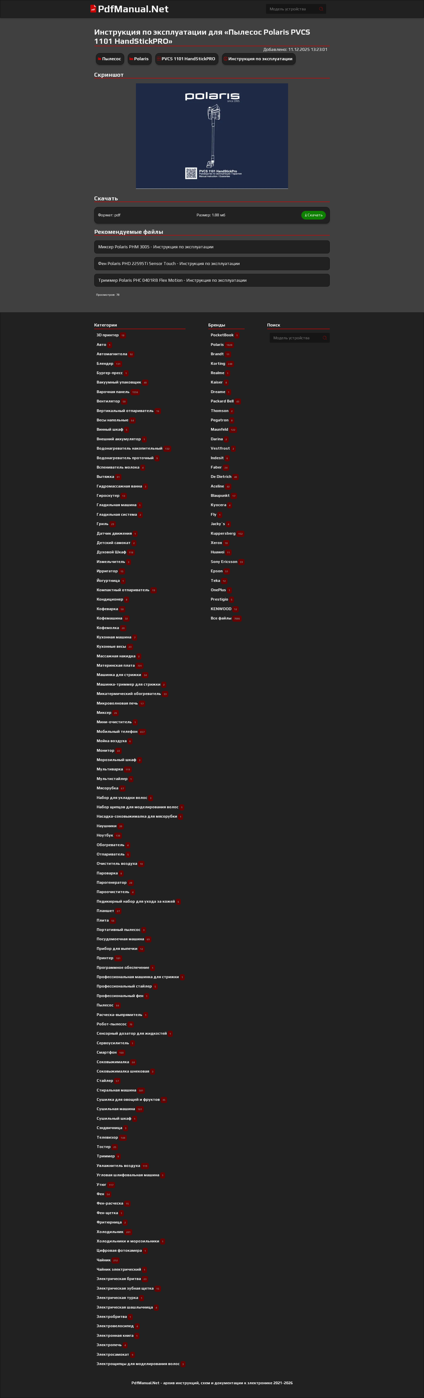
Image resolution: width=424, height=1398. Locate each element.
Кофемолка (111, 627)
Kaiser (219, 382)
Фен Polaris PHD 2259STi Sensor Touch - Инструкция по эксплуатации (169, 263)
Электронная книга (117, 1335)
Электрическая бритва (121, 1278)
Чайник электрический (121, 1269)
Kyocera (220, 504)
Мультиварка (113, 769)
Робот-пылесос (114, 1024)
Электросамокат (115, 1354)
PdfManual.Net (133, 9)
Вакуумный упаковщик (122, 382)
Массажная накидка (118, 656)
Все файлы (225, 618)
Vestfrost (222, 448)
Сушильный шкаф (116, 1118)
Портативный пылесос (121, 929)
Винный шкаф (112, 429)
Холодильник (114, 1231)
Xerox (219, 542)
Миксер (107, 712)
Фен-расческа (113, 1203)
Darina (219, 439)
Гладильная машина (119, 504)
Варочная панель (117, 391)
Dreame (220, 391)
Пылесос (111, 58)
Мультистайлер (114, 778)
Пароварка (109, 873)
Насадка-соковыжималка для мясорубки (139, 816)
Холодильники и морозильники (130, 1241)
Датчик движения (116, 533)
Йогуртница (110, 580)
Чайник (107, 1260)
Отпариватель (113, 854)
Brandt (220, 354)
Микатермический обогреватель (132, 693)
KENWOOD (224, 608)
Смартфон (110, 1052)
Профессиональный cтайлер (126, 986)
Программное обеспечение (125, 967)
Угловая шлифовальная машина (130, 1175)
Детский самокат (116, 542)
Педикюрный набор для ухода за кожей (138, 901)
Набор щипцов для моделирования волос (140, 807)
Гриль (105, 523)
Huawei (220, 552)
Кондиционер (112, 599)
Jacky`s (220, 523)
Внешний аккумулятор (121, 439)
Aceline (220, 486)
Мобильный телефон (121, 731)
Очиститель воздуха (120, 863)
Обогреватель (113, 844)
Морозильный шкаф (118, 759)
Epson (219, 571)
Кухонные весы (114, 646)
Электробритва (114, 1316)
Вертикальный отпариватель (128, 410)
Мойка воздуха (114, 740)
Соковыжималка (116, 1062)
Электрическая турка (119, 1297)
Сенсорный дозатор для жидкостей (134, 1033)
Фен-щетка (109, 1212)
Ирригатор (110, 571)
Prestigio (221, 599)
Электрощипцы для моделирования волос (140, 1363)
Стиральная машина (120, 1090)
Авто (103, 344)
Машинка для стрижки (122, 674)
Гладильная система (119, 514)
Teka (218, 580)
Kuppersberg (227, 533)
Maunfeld (223, 429)
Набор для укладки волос (124, 797)
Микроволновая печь (120, 703)
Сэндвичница (111, 1127)
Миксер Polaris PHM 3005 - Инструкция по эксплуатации (155, 246)
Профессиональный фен (122, 995)
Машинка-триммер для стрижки (131, 684)
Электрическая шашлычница (127, 1307)
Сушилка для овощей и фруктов (131, 1099)
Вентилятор (111, 401)
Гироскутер (111, 495)
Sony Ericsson (227, 561)
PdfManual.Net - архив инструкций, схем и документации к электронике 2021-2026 (212, 1383)
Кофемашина (112, 618)
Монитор (108, 750)
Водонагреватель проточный (127, 458)
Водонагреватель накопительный (133, 448)
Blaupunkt (223, 495)
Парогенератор (114, 882)
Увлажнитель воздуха (122, 1165)
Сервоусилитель (115, 1043)
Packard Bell (225, 401)
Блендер (108, 363)
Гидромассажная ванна (121, 486)
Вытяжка (108, 476)
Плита (105, 920)
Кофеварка (110, 608)
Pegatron (222, 420)
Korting (221, 363)
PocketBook (224, 335)
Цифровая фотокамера (121, 1250)
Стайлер (108, 1080)
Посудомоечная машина (123, 939)
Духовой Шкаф (115, 552)
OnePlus (220, 590)
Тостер (106, 1146)
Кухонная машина (116, 637)
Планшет (108, 910)
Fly (216, 514)
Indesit (219, 458)
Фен (103, 1194)
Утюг (105, 1184)
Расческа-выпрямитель (121, 1014)
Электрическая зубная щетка (128, 1288)
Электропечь (111, 1344)
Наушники (109, 826)
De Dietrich (224, 476)
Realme (219, 372)
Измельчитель (113, 561)
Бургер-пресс (112, 372)
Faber (219, 467)
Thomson (222, 410)
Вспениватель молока (120, 467)
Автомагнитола (115, 354)
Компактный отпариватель (126, 590)
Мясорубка (110, 788)
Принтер (108, 958)
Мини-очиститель (116, 722)
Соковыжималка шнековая (125, 1071)
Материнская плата (119, 665)
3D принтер (110, 335)
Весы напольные (115, 420)
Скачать (315, 215)
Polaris (141, 58)
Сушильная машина (119, 1108)
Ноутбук (108, 835)
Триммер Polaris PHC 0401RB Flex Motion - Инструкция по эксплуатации (172, 280)
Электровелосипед (117, 1326)
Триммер (108, 1156)
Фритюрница (111, 1222)
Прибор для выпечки (120, 948)
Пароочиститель (115, 891)
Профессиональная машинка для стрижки (140, 976)
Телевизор (111, 1137)
